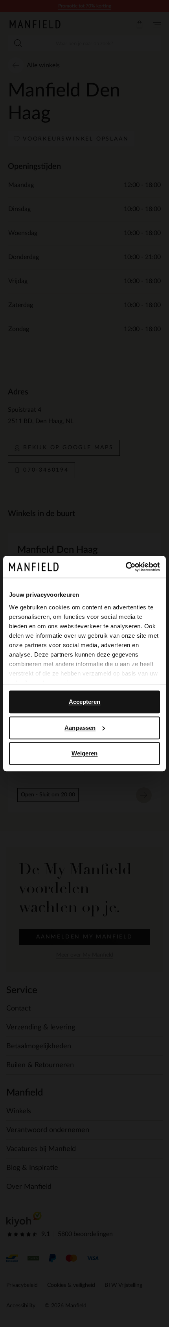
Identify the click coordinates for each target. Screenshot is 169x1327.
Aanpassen (80, 727)
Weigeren (85, 753)
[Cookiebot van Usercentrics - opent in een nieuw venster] (125, 567)
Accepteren (85, 701)
